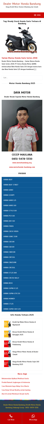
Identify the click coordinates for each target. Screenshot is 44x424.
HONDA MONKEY (9, 299)
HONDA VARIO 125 (9, 200)
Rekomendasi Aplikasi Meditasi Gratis (15, 379)
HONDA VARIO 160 (9, 205)
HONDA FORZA (8, 226)
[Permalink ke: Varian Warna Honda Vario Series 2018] (22, 42)
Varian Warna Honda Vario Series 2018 (19, 58)
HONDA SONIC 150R (10, 237)
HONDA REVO (8, 283)
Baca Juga (22, 374)
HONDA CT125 (8, 304)
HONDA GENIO (8, 190)
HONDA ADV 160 (9, 221)
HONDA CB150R (8, 242)
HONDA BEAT (8, 180)
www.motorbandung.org (22, 163)
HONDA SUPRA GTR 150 (11, 293)
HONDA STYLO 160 (10, 211)
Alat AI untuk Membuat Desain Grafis (15, 394)
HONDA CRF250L (9, 268)
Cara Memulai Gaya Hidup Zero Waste (15, 386)
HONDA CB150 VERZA (10, 231)
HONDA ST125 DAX (10, 273)
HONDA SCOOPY (8, 195)
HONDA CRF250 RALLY (11, 278)
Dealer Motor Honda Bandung (22, 4)
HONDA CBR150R (9, 252)
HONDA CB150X (8, 247)
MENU (39, 15)
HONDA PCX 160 (9, 216)
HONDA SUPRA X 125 (10, 288)
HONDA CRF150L (9, 257)
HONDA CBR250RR (9, 262)
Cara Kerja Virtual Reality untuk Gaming (16, 390)
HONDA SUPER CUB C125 (12, 309)
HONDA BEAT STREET (10, 185)
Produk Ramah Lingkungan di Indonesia (16, 382)
